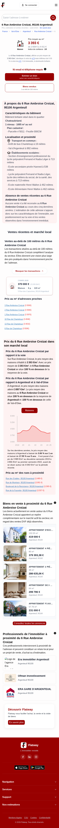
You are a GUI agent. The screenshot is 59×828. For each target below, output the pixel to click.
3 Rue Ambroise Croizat (14, 305)
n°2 (20, 61)
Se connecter (31, 5)
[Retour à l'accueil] (3, 5)
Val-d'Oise (16, 403)
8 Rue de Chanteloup (13, 328)
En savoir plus (45, 28)
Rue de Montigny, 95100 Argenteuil (20, 482)
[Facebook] (22, 756)
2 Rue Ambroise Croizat (14, 310)
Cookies (33, 818)
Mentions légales (15, 818)
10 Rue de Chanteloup (14, 319)
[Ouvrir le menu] (56, 5)
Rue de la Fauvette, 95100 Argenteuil (21, 490)
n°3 (33, 58)
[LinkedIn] (29, 756)
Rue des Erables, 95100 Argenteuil (20, 478)
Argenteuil (14, 386)
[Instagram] (36, 756)
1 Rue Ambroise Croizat (14, 314)
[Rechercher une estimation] (53, 18)
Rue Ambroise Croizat (23, 359)
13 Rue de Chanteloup (14, 324)
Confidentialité (44, 818)
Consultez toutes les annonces (29, 623)
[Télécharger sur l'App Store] (21, 767)
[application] (29, 431)
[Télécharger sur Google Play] (37, 767)
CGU (26, 818)
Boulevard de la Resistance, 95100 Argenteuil (24, 486)
